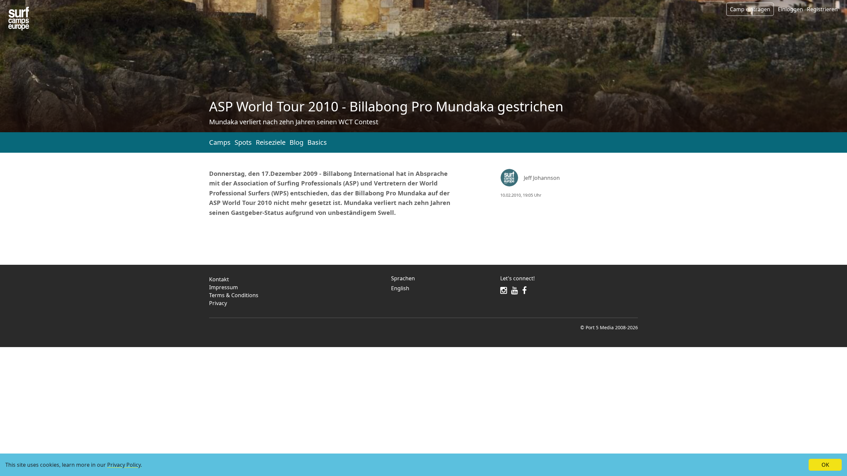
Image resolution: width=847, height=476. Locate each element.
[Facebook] (524, 290)
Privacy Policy (124, 464)
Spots (243, 142)
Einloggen (790, 9)
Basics (317, 142)
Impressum (223, 287)
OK (825, 464)
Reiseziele (271, 142)
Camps (220, 142)
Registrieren (822, 9)
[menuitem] (441, 288)
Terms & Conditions (233, 295)
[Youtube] (514, 290)
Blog (296, 142)
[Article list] (18, 19)
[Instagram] (503, 290)
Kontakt (219, 279)
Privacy (218, 303)
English (400, 288)
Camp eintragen (750, 9)
